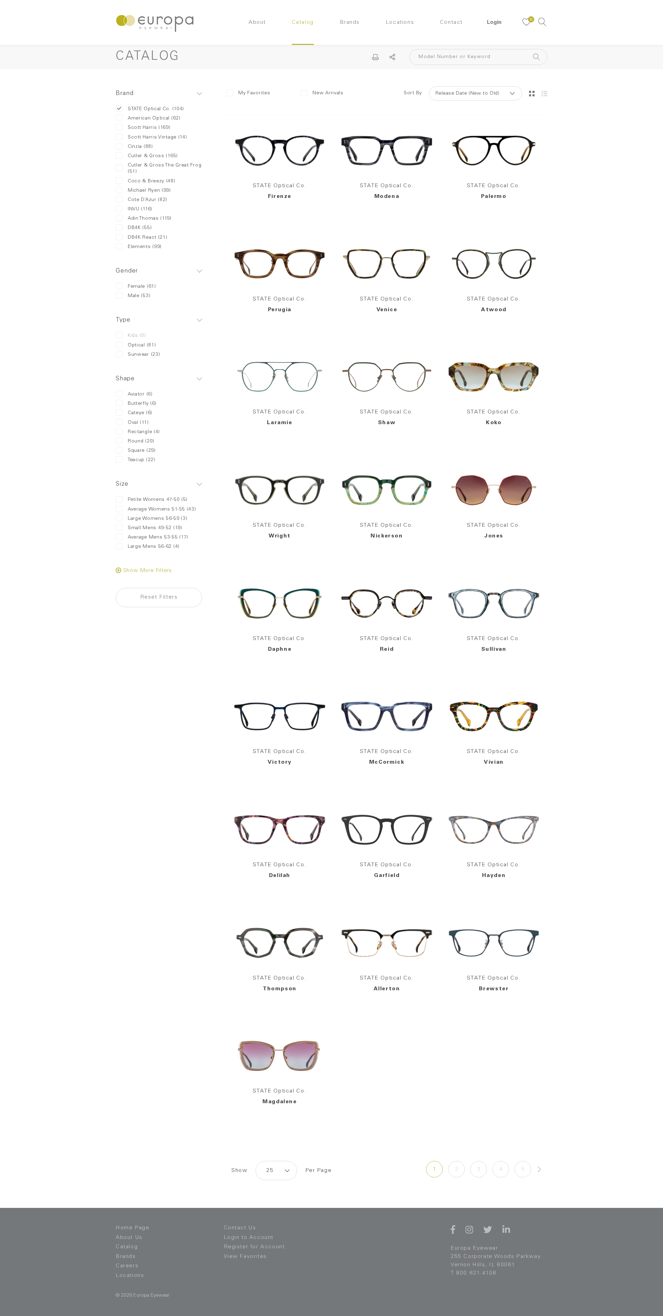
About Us (129, 1237)
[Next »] (539, 1169)
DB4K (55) (140, 228)
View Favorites (245, 1256)
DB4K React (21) (147, 237)
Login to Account (249, 1237)
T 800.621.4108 (473, 1273)
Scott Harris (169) (149, 127)
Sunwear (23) (144, 354)
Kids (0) (137, 335)
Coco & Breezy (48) (151, 181)
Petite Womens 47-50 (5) (158, 499)
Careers (127, 1266)
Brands (350, 22)
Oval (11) (138, 422)
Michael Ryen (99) (149, 190)
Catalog (303, 22)
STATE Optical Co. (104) (156, 109)
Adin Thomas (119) (150, 218)
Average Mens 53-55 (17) (158, 537)
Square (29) (142, 450)
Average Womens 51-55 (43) (162, 509)
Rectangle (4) (144, 432)
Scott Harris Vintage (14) (157, 137)
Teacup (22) (141, 460)
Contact (451, 22)
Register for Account (254, 1247)
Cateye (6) (140, 413)
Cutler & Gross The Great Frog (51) (164, 168)
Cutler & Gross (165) (153, 156)
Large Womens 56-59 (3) (157, 518)
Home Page (132, 1228)
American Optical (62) (154, 118)
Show (239, 1170)
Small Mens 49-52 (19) (155, 528)
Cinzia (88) (140, 146)
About (257, 22)
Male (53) (139, 296)
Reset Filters (159, 597)
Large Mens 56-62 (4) (154, 546)
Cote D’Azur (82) (147, 200)
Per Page (318, 1170)
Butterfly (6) (142, 403)
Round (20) (141, 441)
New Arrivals (328, 93)
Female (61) (142, 286)
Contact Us (240, 1228)
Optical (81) (142, 345)
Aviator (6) (140, 394)
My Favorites (254, 93)
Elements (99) (145, 247)
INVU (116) (140, 209)
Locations (400, 22)
